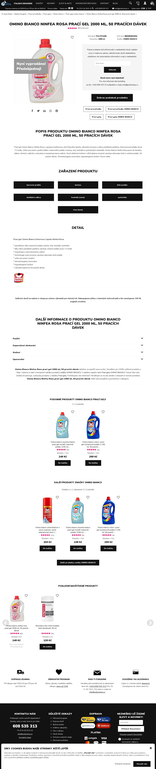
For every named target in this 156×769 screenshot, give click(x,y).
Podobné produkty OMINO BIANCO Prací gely (78, 399)
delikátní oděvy (34, 197)
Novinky (51, 3)
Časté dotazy (58, 734)
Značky (39, 3)
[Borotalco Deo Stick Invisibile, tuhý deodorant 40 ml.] (47, 623)
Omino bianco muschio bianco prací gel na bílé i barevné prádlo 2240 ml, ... (63, 444)
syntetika (122, 197)
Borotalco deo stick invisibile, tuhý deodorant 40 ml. (48, 627)
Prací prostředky (35, 14)
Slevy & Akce (65, 3)
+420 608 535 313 (101, 9)
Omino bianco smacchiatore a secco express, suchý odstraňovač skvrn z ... (47, 530)
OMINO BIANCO (130, 39)
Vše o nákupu (58, 731)
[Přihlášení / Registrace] (145, 3)
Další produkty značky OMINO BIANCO (78, 482)
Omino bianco (58, 14)
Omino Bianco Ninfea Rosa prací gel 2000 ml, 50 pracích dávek (110, 14)
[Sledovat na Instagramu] (72, 9)
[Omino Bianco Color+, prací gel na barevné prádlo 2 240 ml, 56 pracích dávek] (93, 439)
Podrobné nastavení (122, 764)
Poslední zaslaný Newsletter (131, 734)
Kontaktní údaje (25, 737)
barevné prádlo (34, 185)
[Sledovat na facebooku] (69, 9)
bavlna (78, 185)
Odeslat (112, 70)
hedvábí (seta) (78, 197)
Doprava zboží (58, 721)
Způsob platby (58, 724)
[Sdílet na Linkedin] (44, 111)
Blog (115, 3)
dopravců (146, 683)
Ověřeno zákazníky (60, 728)
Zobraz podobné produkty (112, 97)
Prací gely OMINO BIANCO (120, 117)
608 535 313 (25, 726)
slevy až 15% (62, 686)
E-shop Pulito (7, 14)
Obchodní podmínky (60, 740)
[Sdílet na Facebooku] (32, 111)
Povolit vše (142, 764)
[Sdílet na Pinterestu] (56, 111)
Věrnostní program (60, 718)
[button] (151, 747)
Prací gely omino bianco (75, 14)
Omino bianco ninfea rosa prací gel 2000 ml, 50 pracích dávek (16, 628)
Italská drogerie (23, 3)
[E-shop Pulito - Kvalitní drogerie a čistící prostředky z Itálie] (6, 5)
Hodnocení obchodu (85, 3)
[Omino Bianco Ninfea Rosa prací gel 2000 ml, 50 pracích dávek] (16, 623)
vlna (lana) (78, 210)
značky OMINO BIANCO (70, 372)
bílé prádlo (122, 185)
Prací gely (47, 14)
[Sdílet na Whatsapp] (50, 111)
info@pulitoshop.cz (122, 9)
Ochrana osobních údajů (62, 737)
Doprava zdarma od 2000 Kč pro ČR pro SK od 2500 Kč (25, 9)
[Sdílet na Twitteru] (38, 111)
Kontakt (104, 3)
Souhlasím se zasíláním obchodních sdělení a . (133, 742)
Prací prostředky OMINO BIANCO (123, 109)
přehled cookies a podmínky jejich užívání (33, 757)
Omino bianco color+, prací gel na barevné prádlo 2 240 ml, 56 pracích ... (93, 444)
